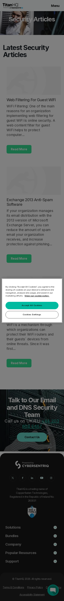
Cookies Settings (32, 314)
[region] (32, 300)
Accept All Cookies (32, 305)
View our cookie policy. (37, 296)
